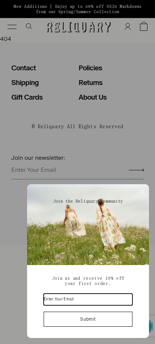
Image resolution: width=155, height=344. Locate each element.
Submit (88, 319)
